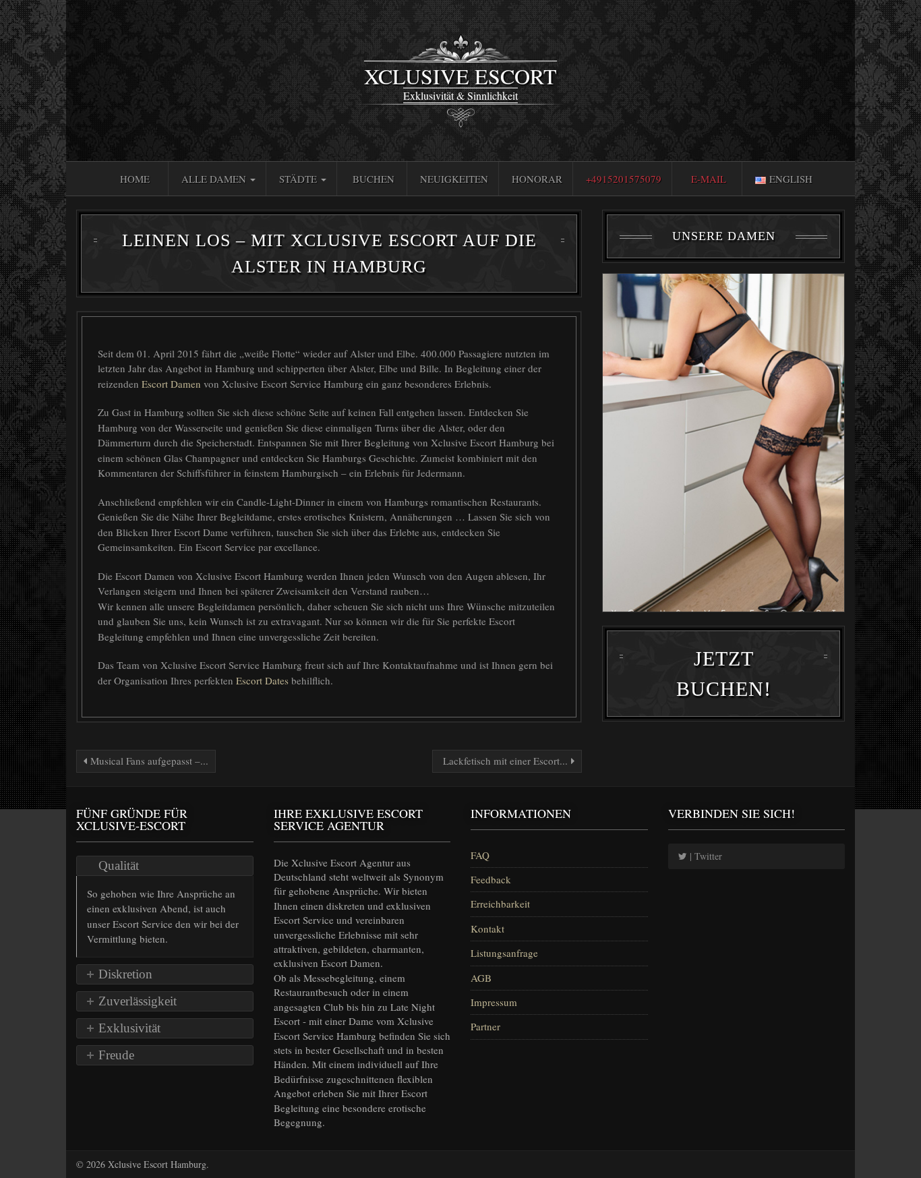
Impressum (494, 1002)
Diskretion (125, 974)
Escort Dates (263, 680)
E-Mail (708, 178)
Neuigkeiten (454, 178)
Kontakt (487, 928)
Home (135, 178)
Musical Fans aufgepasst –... (147, 760)
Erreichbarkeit (500, 903)
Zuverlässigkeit (137, 1001)
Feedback (491, 879)
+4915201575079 (623, 178)
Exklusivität (129, 1028)
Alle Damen (215, 178)
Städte (299, 178)
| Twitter (704, 856)
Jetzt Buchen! (723, 673)
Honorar (537, 178)
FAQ (480, 855)
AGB (481, 977)
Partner (485, 1026)
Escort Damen (173, 383)
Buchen (373, 178)
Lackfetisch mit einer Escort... (505, 760)
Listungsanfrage (504, 953)
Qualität (118, 865)
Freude (116, 1055)
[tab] (165, 866)
